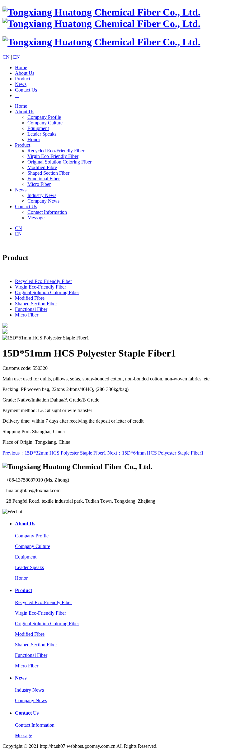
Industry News (41, 195)
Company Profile (44, 117)
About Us (24, 73)
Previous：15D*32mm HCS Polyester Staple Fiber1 (54, 453)
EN (16, 57)
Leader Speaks (41, 134)
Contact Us (26, 89)
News (20, 84)
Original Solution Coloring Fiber (59, 161)
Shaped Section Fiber (48, 173)
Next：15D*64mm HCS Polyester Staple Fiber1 (155, 453)
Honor (33, 139)
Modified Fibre (42, 167)
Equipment (38, 128)
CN (6, 57)
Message (36, 217)
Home (21, 67)
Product (22, 78)
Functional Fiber (43, 178)
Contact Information (47, 212)
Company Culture (45, 122)
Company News (43, 201)
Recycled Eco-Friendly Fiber (55, 150)
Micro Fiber (39, 184)
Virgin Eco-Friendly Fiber (52, 156)
